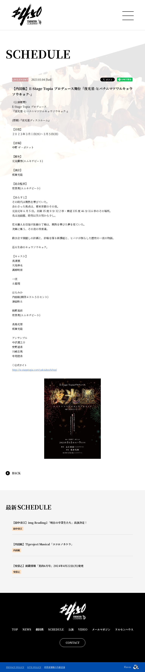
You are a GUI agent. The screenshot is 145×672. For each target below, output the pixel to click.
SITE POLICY (34, 667)
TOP (15, 629)
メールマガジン (101, 629)
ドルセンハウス (124, 629)
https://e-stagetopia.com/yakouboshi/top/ (34, 369)
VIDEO (82, 629)
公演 (71, 629)
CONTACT (72, 643)
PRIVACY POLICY (15, 667)
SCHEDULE (56, 629)
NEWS (26, 629)
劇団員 (40, 629)
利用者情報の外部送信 (54, 667)
